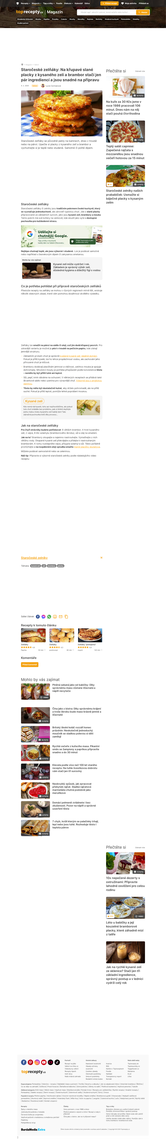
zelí (44, 566)
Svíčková (42, 1087)
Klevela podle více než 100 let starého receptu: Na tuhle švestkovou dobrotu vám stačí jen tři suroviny (74, 768)
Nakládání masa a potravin (67, 1084)
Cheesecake (116, 1096)
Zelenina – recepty (49, 1084)
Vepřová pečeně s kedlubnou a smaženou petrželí (40, 1117)
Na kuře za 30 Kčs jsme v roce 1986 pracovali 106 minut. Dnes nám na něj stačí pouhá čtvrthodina (123, 107)
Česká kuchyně (61, 1092)
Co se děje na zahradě (29, 1087)
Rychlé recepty (118, 1090)
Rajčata (90, 19)
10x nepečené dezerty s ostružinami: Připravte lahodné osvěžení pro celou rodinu (125, 884)
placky (60, 566)
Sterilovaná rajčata (54, 1096)
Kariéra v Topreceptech (115, 1069)
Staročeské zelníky (34, 558)
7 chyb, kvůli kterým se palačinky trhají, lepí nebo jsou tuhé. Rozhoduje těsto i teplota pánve (75, 824)
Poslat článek (61, 617)
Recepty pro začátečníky (102, 1090)
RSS (107, 1066)
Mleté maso (49, 1090)
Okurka (38, 19)
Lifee (129, 1076)
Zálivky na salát (94, 1087)
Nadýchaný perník (127, 1098)
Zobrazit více (140, 71)
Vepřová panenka (124, 1087)
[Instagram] (37, 1062)
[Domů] (22, 64)
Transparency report (114, 1076)
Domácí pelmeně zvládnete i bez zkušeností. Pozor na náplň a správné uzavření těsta (74, 805)
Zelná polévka (82, 1087)
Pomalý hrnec (86, 1090)
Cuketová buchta (107, 1098)
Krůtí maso (39, 1090)
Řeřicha (139, 1084)
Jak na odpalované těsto (109, 1084)
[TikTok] (57, 1062)
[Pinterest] (30, 1062)
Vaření (36, 65)
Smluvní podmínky (92, 1076)
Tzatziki (135, 1087)
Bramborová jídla (73, 1090)
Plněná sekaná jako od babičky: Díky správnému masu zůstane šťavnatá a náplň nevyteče (73, 687)
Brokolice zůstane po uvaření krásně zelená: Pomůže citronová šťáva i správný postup (123, 1110)
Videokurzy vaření (71, 1069)
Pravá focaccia (53, 1087)
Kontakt (109, 1079)
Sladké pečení (22, 23)
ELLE (129, 1074)
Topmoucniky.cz (134, 1066)
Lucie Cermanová (53, 86)
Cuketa (64, 19)
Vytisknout (55, 617)
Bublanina (25, 1101)
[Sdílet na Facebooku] (38, 617)
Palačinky (24, 1120)
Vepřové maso (60, 1090)
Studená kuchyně (112, 19)
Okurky (72, 19)
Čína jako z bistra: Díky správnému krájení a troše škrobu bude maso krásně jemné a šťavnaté (76, 711)
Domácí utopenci (50, 1101)
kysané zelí (35, 566)
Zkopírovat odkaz (66, 617)
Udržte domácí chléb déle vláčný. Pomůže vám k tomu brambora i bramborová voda (124, 1119)
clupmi (80, 650)
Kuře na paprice (86, 1098)
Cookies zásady (92, 1071)
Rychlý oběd (140, 1098)
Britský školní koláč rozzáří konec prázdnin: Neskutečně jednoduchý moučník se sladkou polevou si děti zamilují (72, 732)
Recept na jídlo (70, 1064)
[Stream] (50, 1062)
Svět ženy (68, 1074)
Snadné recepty (132, 1090)
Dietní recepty (49, 1092)
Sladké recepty (36, 1092)
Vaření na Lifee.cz (71, 1066)
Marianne (131, 1071)
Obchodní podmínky (93, 1074)
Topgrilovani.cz (133, 1069)
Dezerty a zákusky (92, 1084)
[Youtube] (44, 1062)
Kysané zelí (34, 401)
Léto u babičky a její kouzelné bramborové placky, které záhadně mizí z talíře (124, 928)
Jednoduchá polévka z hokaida (32, 1112)
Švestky (55, 19)
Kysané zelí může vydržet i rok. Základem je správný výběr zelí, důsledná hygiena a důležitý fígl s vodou (76, 267)
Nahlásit (109, 1074)
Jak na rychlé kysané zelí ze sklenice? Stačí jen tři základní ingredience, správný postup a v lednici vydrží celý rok (124, 975)
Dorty (100, 1092)
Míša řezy (74, 1098)
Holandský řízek (63, 1098)
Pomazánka (125, 19)
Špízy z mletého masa (29, 1109)
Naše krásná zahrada (73, 1076)
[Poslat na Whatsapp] (49, 617)
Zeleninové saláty (75, 1092)
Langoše (96, 1098)
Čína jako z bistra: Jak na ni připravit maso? (80, 1117)
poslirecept (53, 650)
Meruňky (81, 19)
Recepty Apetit (70, 1071)
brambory (51, 566)
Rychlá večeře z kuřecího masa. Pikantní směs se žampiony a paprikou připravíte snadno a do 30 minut (75, 749)
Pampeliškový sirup (28, 1123)
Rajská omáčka (89, 1096)
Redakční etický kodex (94, 1079)
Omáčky (136, 19)
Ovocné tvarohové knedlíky (72, 1096)
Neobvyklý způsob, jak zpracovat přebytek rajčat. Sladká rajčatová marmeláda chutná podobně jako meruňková (72, 788)
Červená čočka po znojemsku (32, 1115)
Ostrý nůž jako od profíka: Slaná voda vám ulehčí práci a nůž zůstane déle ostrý (124, 1115)
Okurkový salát (36, 1098)
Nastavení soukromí (93, 1064)
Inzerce (109, 1064)
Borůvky (99, 19)
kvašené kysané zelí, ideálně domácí (78, 356)
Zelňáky (24, 645)
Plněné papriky (40, 1096)
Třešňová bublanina (108, 1087)
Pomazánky (36, 1084)
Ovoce (106, 1092)
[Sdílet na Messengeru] (43, 617)
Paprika (47, 19)
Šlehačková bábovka (67, 1087)
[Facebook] (23, 1062)
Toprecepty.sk (133, 1064)
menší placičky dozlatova (87, 447)
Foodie (108, 1071)
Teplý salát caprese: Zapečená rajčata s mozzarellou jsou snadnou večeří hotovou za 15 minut (125, 152)
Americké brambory (128, 1084)
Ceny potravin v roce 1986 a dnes (76, 1109)
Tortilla (81, 1084)
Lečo (117, 1098)
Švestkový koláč (37, 1101)
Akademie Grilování (25, 19)
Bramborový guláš (103, 1096)
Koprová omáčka (50, 1098)
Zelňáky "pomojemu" (87, 645)
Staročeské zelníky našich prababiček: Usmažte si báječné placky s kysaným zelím (124, 196)
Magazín (55, 12)
